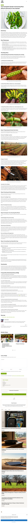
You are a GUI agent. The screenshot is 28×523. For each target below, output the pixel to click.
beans (19, 295)
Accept (14, 520)
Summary (4, 381)
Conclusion (4, 384)
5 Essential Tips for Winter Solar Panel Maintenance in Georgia (13, 471)
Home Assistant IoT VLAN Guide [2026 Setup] (11, 428)
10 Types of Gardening (20, 343)
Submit (14, 394)
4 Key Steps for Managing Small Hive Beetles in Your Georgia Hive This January (12, 498)
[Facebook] (1, 512)
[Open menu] (26, 1)
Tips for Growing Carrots (23, 326)
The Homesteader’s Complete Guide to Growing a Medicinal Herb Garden (6, 326)
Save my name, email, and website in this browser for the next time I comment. (11, 371)
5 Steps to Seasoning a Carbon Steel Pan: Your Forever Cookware (13, 450)
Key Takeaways (4, 382)
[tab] (2, 409)
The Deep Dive (4, 383)
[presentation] (7, 338)
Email (11, 369)
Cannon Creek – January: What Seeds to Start (8, 317)
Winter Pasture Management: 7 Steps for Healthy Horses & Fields (14, 493)
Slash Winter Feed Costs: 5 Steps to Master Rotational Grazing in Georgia (13, 504)
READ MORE (3, 430)
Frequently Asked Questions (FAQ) (6, 385)
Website (20, 369)
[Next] (26, 342)
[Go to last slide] (2, 342)
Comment (2, 359)
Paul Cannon (2, 10)
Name (2, 369)
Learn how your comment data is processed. (18, 375)
